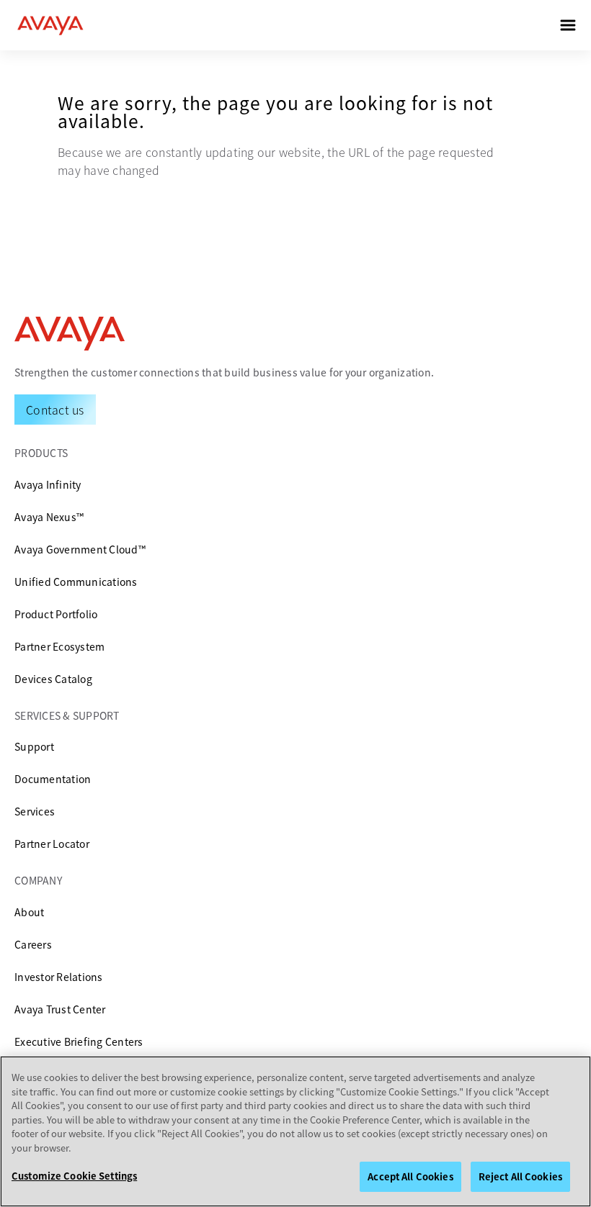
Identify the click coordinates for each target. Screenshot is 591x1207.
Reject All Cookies (520, 1176)
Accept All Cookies (410, 1176)
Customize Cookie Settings (74, 1176)
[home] (50, 25)
